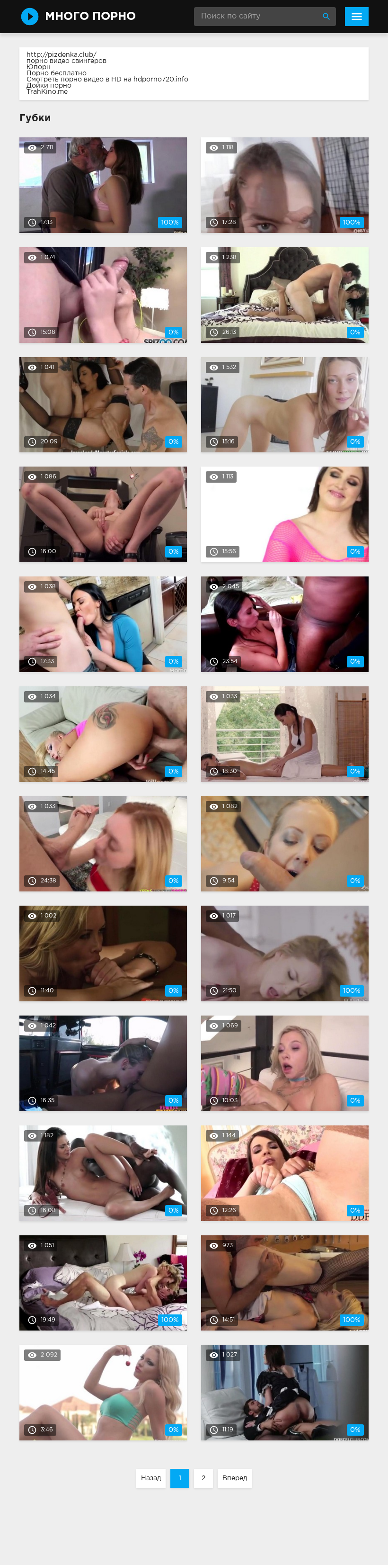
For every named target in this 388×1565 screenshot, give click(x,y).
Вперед (234, 1478)
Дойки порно (48, 86)
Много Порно (90, 16)
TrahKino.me (47, 92)
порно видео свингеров (66, 61)
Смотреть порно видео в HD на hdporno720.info (107, 79)
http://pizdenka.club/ (61, 55)
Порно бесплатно (56, 73)
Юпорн (38, 67)
